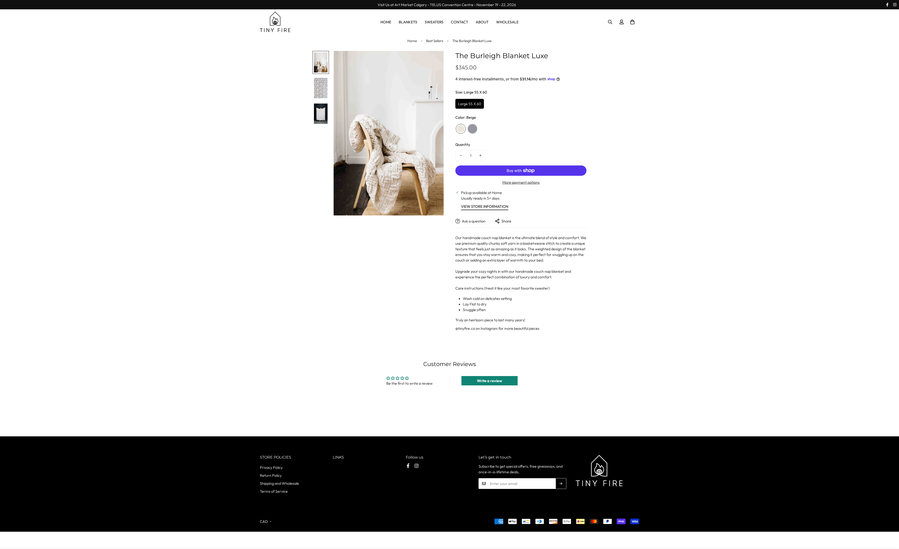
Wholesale (507, 22)
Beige (460, 128)
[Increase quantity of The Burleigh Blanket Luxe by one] (480, 155)
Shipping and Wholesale (279, 483)
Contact (459, 22)
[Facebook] (887, 5)
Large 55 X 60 (469, 103)
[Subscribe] (561, 483)
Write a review (489, 380)
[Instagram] (895, 5)
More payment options (521, 182)
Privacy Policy (271, 467)
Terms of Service (274, 491)
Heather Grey (472, 128)
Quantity (462, 144)
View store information (484, 206)
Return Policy (271, 475)
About (482, 22)
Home (385, 22)
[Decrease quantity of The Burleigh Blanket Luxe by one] (461, 155)
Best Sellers (434, 41)
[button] (632, 22)
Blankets (408, 22)
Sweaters (434, 22)
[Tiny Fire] (275, 22)
